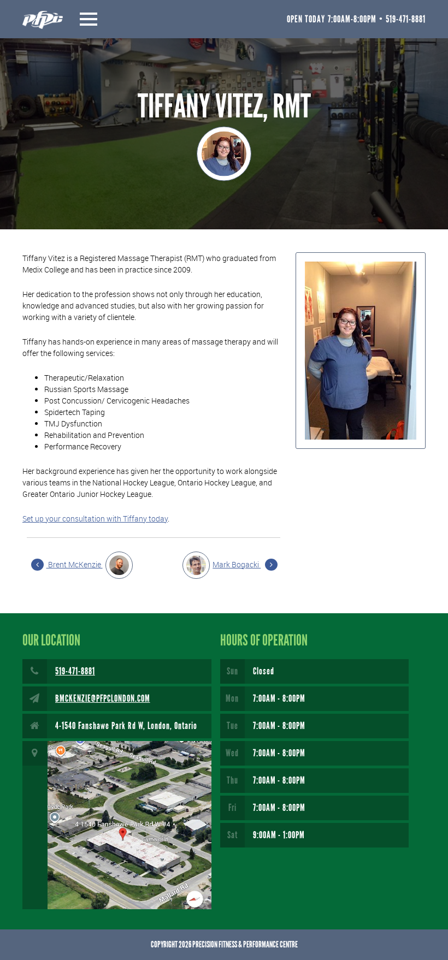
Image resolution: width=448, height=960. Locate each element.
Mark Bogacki (237, 564)
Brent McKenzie (74, 564)
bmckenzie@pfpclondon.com (102, 698)
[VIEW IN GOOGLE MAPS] (116, 825)
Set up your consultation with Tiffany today (95, 518)
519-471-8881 (75, 671)
